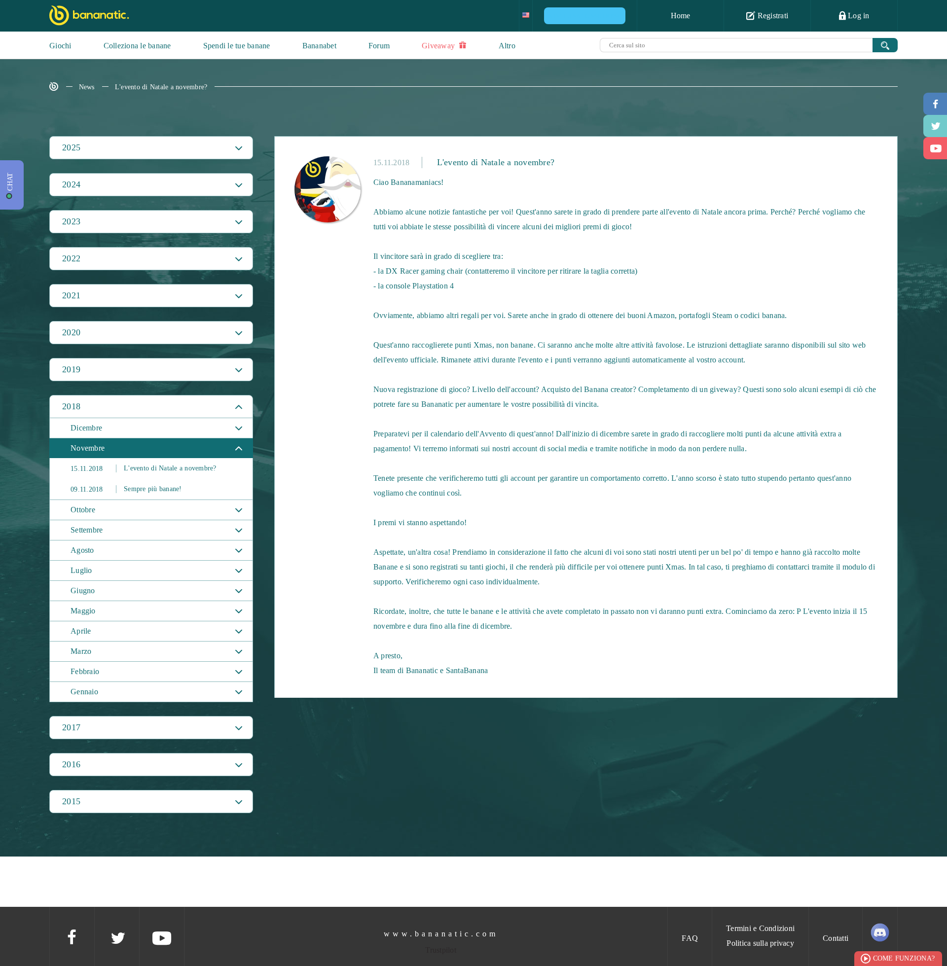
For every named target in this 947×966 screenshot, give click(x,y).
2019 (71, 369)
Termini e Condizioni (760, 928)
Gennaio (84, 691)
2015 (71, 801)
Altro (507, 45)
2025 (71, 147)
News (87, 87)
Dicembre (86, 428)
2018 (71, 406)
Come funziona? (904, 958)
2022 (71, 258)
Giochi (60, 45)
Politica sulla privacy (760, 943)
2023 (71, 221)
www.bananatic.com (441, 934)
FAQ (690, 938)
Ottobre (83, 509)
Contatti (835, 938)
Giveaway (439, 45)
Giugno (83, 590)
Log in (858, 15)
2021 (71, 295)
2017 (71, 727)
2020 (71, 332)
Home (681, 15)
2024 (71, 184)
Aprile (81, 631)
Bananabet (319, 45)
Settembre (87, 530)
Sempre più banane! (126, 489)
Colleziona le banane (137, 45)
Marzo (81, 651)
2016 (71, 764)
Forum (379, 45)
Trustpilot (440, 950)
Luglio (81, 570)
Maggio (83, 611)
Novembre (88, 448)
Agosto (82, 550)
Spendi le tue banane (236, 45)
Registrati (771, 15)
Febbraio (85, 671)
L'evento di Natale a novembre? (161, 87)
